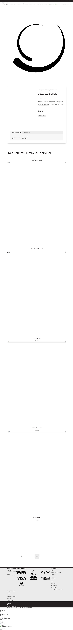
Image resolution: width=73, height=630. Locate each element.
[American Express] (46, 578)
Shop (1, 609)
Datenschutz (10, 604)
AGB (8, 602)
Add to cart (42, 115)
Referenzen (2, 617)
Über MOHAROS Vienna (56, 572)
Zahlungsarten (54, 587)
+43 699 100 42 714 (11, 571)
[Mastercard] (33, 578)
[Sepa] (21, 572)
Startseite (53, 570)
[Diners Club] (21, 584)
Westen (9, 598)
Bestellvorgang (54, 585)
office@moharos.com (11, 576)
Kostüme (9, 594)
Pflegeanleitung (27, 132)
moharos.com (18, 607)
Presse (1, 621)
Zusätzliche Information (16, 132)
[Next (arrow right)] (1, 629)
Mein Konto (53, 583)
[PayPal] (46, 572)
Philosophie (53, 574)
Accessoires (10, 600)
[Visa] (21, 578)
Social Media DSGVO (11, 606)
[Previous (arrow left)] (0, 629)
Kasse (52, 581)
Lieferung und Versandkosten (57, 589)
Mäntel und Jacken (11, 596)
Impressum (9, 603)
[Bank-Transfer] (33, 572)
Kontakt (52, 576)
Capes (8, 593)
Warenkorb (53, 579)
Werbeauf (30, 607)
